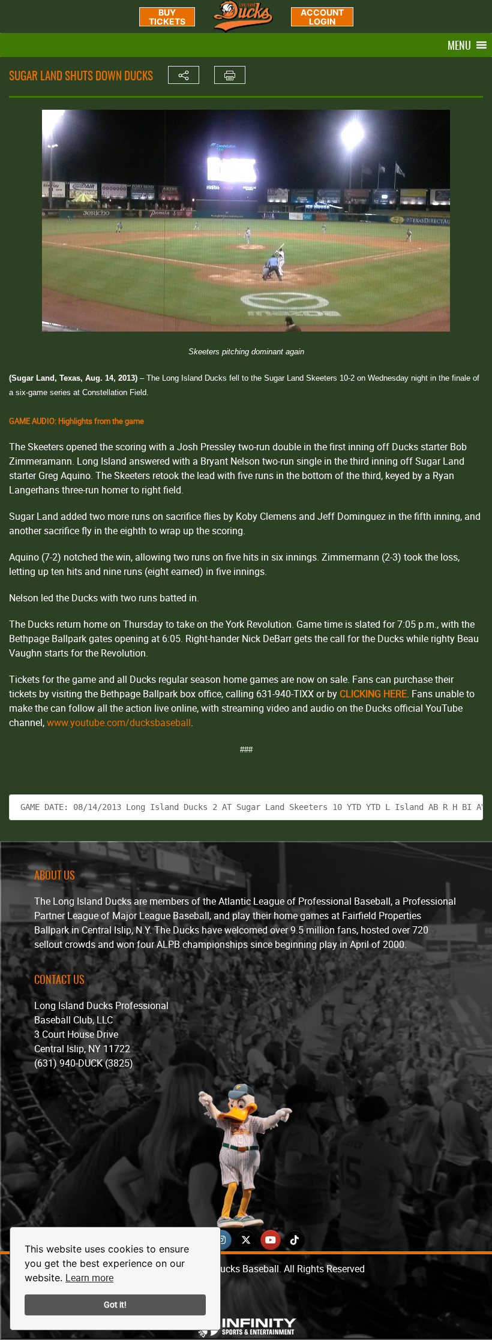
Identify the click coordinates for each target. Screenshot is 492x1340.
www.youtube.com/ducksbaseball (117, 722)
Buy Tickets (167, 16)
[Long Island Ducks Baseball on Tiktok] (294, 1240)
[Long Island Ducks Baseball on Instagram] (221, 1240)
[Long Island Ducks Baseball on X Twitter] (246, 1240)
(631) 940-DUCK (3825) (83, 1063)
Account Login (322, 16)
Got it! (115, 1304)
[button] (459, 45)
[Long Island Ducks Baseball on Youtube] (270, 1240)
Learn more (89, 1277)
